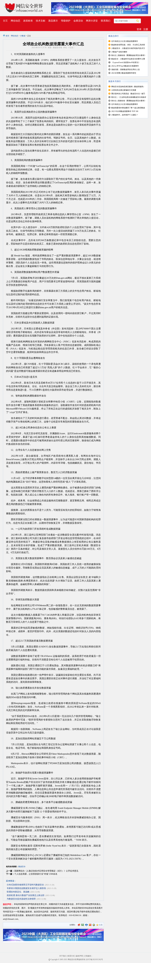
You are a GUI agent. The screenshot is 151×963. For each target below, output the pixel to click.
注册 (145, 29)
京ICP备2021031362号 (94, 959)
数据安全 (22, 867)
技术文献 (40, 20)
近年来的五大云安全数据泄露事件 (124, 41)
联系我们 (105, 20)
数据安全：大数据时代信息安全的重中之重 (128, 59)
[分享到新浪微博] (79, 925)
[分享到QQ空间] (94, 925)
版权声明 (79, 956)
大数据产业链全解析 (119, 52)
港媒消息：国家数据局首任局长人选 (125, 69)
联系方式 (71, 956)
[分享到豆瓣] (83, 925)
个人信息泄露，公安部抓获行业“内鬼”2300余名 (35, 874)
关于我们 (62, 956)
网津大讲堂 (92, 20)
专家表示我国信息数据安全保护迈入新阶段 (26, 888)
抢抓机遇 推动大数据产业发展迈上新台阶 (26, 895)
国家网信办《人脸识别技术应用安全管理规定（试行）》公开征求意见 (46, 871)
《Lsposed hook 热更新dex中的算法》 (125, 62)
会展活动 (78, 20)
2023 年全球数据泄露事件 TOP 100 (124, 111)
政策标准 (28, 20)
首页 (5, 20)
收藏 (100, 925)
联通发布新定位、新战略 (18, 892)
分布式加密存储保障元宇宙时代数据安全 (25, 885)
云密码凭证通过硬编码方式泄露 (123, 90)
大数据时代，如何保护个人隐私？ (124, 115)
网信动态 (15, 20)
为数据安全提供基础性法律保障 (21, 899)
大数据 (22, 36)
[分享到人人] (86, 925)
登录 (139, 29)
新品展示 (53, 20)
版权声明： (8, 904)
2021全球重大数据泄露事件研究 (123, 73)
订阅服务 (87, 956)
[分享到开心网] (90, 925)
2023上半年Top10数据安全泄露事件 (125, 66)
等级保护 (65, 20)
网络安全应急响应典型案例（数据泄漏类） (128, 87)
